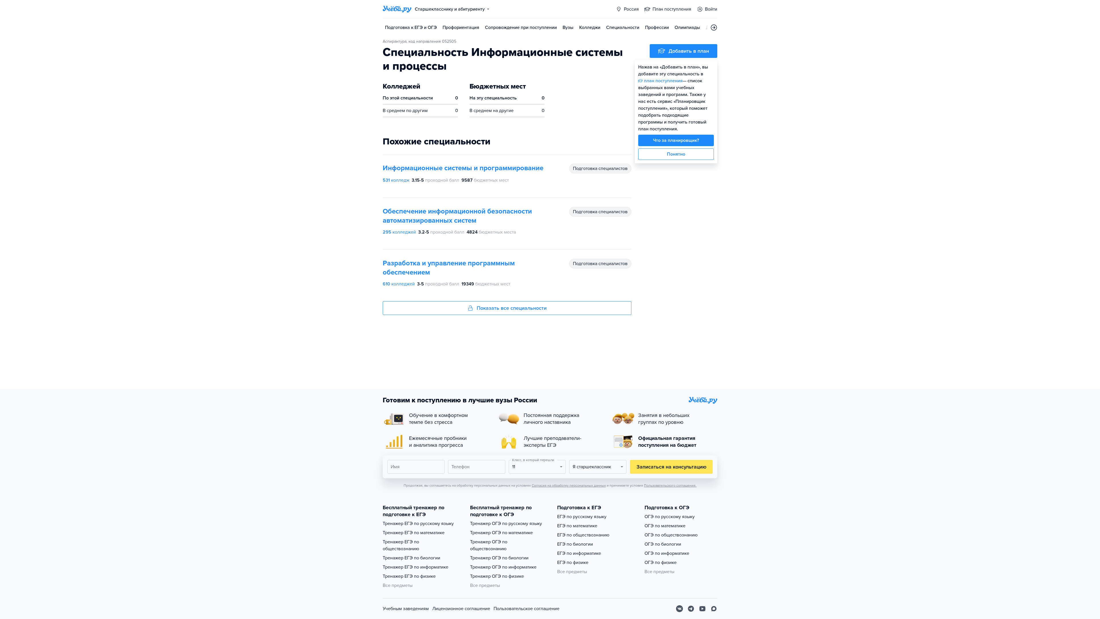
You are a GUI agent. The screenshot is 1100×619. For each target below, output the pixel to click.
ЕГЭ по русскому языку (581, 517)
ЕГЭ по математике (577, 526)
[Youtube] (702, 608)
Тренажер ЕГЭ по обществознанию (401, 545)
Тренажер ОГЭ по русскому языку (506, 523)
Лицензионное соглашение (461, 609)
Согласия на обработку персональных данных (569, 485)
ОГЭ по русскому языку (670, 517)
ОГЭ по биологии (663, 544)
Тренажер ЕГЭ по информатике (415, 567)
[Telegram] (691, 608)
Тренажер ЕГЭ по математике (414, 533)
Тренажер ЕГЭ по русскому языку (418, 523)
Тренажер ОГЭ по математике (501, 533)
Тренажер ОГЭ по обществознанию (488, 545)
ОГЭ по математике (665, 526)
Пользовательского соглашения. (670, 485)
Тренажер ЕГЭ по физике (409, 576)
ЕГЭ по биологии (575, 544)
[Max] (713, 608)
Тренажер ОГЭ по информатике (503, 567)
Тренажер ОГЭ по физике (497, 576)
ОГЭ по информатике (667, 553)
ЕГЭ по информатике (579, 553)
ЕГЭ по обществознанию (583, 535)
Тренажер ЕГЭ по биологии (411, 558)
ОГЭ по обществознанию (671, 535)
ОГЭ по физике (661, 562)
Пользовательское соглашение (526, 609)
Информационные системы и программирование (463, 168)
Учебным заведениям (406, 609)
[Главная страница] (397, 9)
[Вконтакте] (679, 608)
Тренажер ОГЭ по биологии (499, 558)
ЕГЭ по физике (572, 562)
